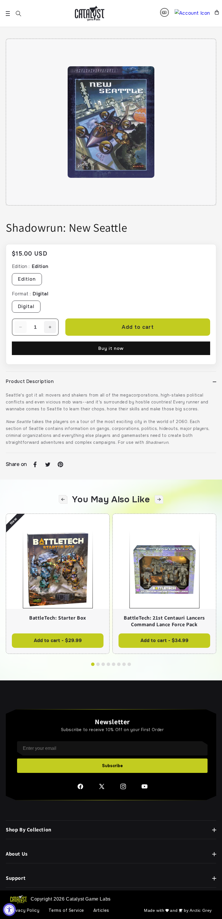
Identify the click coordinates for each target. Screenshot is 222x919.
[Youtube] (144, 788)
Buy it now (111, 348)
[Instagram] (123, 788)
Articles (101, 910)
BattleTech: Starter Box (57, 618)
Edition (27, 279)
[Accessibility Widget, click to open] (9, 909)
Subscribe (112, 765)
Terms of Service (66, 910)
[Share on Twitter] (47, 464)
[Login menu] (164, 12)
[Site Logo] (89, 13)
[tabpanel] (58, 584)
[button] (18, 13)
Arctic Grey (201, 910)
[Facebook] (80, 788)
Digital (26, 306)
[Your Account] (192, 13)
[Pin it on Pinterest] (60, 464)
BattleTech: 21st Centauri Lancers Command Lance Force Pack (164, 621)
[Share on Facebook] (35, 464)
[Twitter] (101, 788)
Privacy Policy (24, 910)
